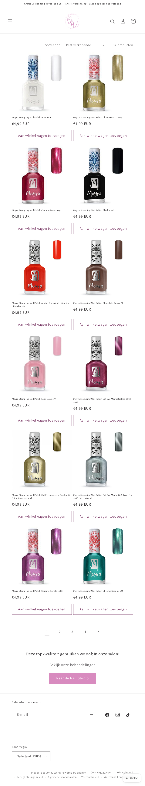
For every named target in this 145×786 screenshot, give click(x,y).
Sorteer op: (53, 45)
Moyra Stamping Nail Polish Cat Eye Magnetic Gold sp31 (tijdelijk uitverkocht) (41, 497)
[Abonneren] (91, 714)
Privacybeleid (124, 772)
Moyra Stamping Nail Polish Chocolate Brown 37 (98, 303)
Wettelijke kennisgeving (118, 777)
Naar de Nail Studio (72, 678)
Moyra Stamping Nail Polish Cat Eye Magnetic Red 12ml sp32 (102, 400)
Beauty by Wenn (51, 772)
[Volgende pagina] (98, 632)
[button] (10, 21)
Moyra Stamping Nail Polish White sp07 (32, 117)
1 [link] (47, 631)
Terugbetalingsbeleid (30, 777)
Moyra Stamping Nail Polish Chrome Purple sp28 (37, 591)
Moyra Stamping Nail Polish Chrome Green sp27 (98, 591)
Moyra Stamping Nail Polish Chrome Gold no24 (97, 117)
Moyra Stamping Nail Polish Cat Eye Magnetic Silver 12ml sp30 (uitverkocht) (103, 497)
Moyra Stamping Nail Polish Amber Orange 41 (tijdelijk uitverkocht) (40, 305)
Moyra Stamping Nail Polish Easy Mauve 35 (34, 399)
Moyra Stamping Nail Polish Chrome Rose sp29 (36, 210)
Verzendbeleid (90, 777)
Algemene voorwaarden (62, 777)
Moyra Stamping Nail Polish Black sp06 (93, 210)
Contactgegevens (101, 772)
